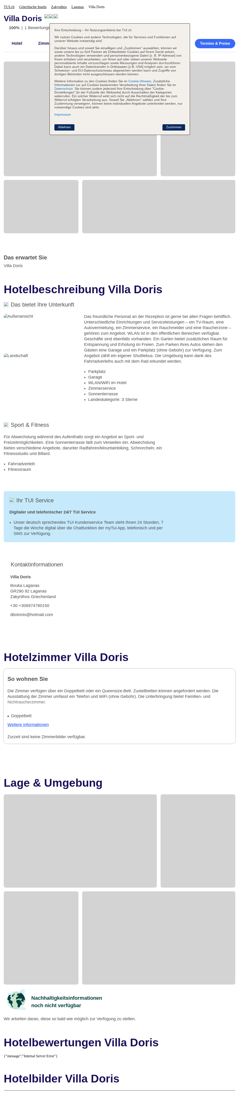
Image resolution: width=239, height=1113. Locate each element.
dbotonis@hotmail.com (31, 614)
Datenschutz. (64, 88)
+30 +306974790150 (29, 605)
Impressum (62, 114)
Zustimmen (173, 127)
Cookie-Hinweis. (139, 81)
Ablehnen (64, 127)
